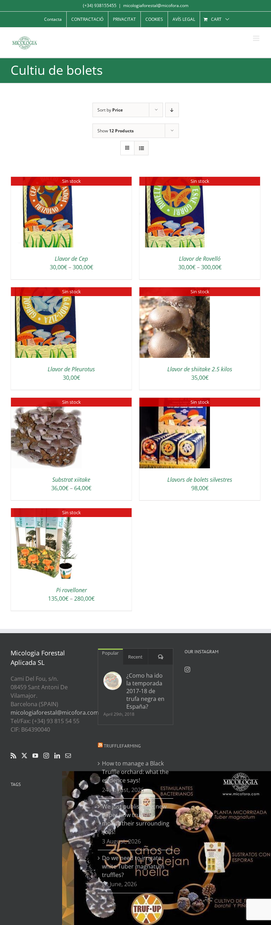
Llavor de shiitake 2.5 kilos (199, 369)
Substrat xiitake (71, 479)
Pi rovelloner (71, 590)
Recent (135, 657)
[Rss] (13, 755)
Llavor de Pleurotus (71, 369)
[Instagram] (46, 755)
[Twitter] (24, 755)
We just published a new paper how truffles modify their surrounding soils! (135, 819)
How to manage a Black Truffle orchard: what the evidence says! (135, 771)
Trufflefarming (122, 746)
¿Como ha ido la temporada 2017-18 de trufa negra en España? (145, 691)
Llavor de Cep (71, 259)
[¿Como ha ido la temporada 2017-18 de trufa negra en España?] (112, 681)
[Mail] (68, 755)
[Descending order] (172, 110)
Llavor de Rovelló (200, 259)
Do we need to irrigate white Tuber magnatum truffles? (133, 866)
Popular (110, 653)
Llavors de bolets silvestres (199, 479)
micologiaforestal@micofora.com (155, 5)
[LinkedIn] (57, 755)
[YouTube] (35, 755)
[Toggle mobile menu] (256, 38)
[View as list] (141, 148)
